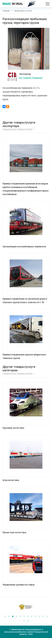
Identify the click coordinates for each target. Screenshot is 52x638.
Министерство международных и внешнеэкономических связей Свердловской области (26, 631)
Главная (6, 10)
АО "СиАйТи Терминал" (31, 77)
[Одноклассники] (7, 106)
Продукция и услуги (23, 10)
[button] (5, 616)
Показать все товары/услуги (17, 129)
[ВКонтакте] (4, 106)
